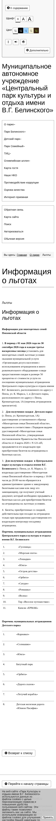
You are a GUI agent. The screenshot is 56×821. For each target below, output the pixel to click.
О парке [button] (9, 124)
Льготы (46, 254)
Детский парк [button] (12, 138)
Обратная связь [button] (13, 209)
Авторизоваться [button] (13, 231)
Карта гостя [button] (11, 168)
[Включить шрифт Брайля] (8, 42)
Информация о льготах (26, 276)
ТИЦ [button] (6, 153)
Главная (22, 254)
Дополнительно (38, 50)
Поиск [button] (7, 224)
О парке (34, 254)
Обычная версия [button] (14, 238)
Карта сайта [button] (11, 217)
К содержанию (19, 8)
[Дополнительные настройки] (23, 42)
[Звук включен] (16, 42)
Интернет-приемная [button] (16, 197)
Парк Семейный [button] (13, 146)
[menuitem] (28, 124)
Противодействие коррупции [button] (21, 182)
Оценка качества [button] (14, 189)
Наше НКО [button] (10, 175)
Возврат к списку (20, 753)
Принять (48, 817)
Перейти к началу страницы (27, 784)
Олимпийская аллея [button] (16, 160)
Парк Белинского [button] (14, 131)
